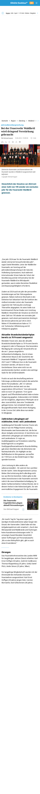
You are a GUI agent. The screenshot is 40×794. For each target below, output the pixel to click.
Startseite (5, 121)
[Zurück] (3, 13)
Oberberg (22, 121)
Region (13, 121)
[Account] (36, 3)
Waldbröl (31, 121)
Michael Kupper (8, 138)
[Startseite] (18, 3)
